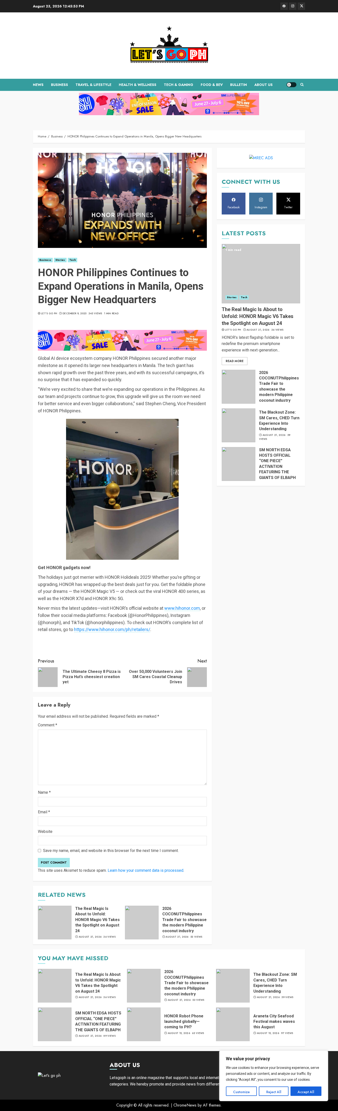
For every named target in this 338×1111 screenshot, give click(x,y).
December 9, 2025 (75, 313)
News (38, 84)
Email (44, 812)
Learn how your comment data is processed (145, 870)
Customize (241, 1091)
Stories (60, 260)
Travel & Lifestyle (93, 84)
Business (59, 84)
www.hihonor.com (182, 608)
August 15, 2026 (179, 1033)
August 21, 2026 (90, 937)
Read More (234, 361)
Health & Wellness (137, 84)
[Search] (302, 84)
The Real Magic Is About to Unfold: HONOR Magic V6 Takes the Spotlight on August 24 (97, 919)
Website (45, 831)
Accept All (306, 1091)
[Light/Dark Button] (291, 84)
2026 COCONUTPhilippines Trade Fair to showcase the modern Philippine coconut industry (184, 919)
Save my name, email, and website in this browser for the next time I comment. (111, 850)
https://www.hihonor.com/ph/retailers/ (112, 629)
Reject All (273, 1091)
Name (44, 792)
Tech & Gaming (178, 84)
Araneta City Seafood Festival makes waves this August (274, 1022)
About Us (263, 84)
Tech (72, 260)
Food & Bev (212, 84)
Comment (47, 725)
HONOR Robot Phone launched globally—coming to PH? (183, 1022)
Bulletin (238, 84)
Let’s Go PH (49, 313)
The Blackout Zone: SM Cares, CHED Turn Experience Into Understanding (275, 982)
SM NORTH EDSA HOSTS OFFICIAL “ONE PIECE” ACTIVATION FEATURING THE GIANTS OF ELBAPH (98, 1021)
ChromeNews (184, 1105)
